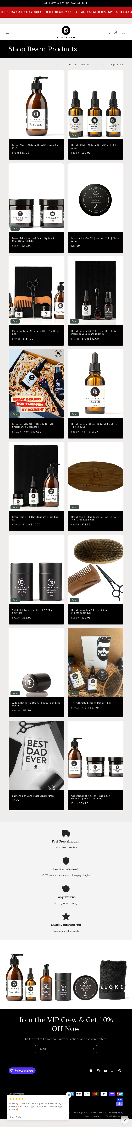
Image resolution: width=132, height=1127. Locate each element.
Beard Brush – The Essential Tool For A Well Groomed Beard (93, 518)
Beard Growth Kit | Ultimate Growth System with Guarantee (33, 426)
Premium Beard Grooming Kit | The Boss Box (35, 333)
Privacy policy (80, 1113)
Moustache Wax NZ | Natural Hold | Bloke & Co (95, 240)
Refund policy (63, 1113)
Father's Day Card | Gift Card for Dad (33, 796)
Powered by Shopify (44, 1113)
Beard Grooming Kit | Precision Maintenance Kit (89, 611)
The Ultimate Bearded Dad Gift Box (91, 703)
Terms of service (98, 1113)
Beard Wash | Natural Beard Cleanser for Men (35, 147)
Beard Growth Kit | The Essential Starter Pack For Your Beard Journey (94, 333)
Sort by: (73, 64)
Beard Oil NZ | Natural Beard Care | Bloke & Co (94, 147)
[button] (7, 32)
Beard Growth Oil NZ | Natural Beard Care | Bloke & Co (94, 426)
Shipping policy (116, 1113)
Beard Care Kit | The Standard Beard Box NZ (35, 518)
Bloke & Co (29, 1113)
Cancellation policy (114, 1116)
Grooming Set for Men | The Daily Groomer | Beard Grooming (90, 797)
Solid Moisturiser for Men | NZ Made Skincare (33, 611)
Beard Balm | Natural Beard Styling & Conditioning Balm (33, 240)
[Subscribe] (93, 1049)
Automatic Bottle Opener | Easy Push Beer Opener (36, 704)
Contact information (93, 1116)
